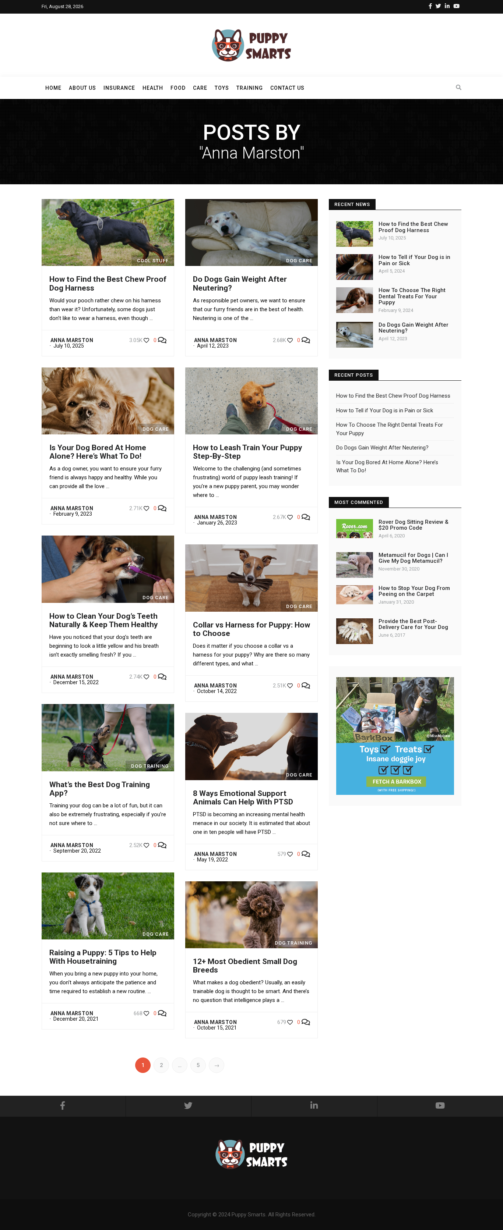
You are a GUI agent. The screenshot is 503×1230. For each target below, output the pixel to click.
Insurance (119, 88)
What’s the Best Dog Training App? (99, 788)
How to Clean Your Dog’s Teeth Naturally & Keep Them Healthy (103, 620)
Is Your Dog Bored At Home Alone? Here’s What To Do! (97, 452)
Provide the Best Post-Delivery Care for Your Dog (413, 624)
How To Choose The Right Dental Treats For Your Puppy (412, 296)
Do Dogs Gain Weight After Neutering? (240, 283)
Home (53, 88)
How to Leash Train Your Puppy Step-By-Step (247, 452)
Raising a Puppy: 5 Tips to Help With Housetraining (102, 957)
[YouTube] (456, 6)
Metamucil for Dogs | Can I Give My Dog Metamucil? (413, 558)
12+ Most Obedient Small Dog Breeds (245, 965)
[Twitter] (438, 6)
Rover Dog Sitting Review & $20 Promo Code (414, 525)
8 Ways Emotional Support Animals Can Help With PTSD (243, 797)
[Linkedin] (447, 6)
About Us (82, 88)
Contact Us (287, 88)
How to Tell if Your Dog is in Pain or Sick (414, 260)
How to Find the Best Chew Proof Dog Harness (107, 283)
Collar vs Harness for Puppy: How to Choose (251, 629)
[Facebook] (430, 6)
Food (178, 88)
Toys (222, 88)
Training (249, 88)
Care (200, 88)
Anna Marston (71, 340)
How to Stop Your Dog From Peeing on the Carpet (414, 591)
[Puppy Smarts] (251, 45)
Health (153, 88)
